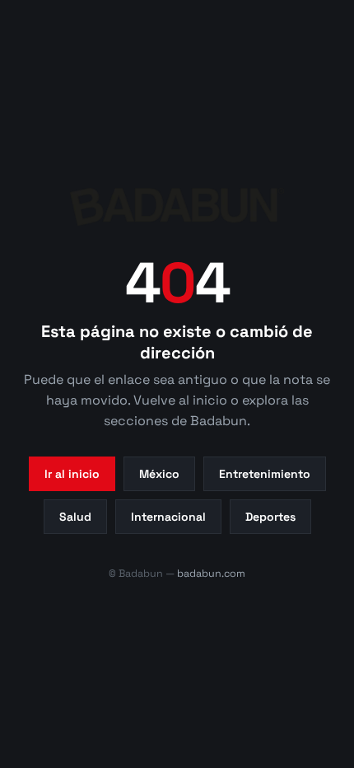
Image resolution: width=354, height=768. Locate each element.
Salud (75, 516)
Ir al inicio (72, 473)
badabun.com (211, 573)
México (159, 473)
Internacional (168, 516)
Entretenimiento (264, 473)
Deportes (270, 516)
